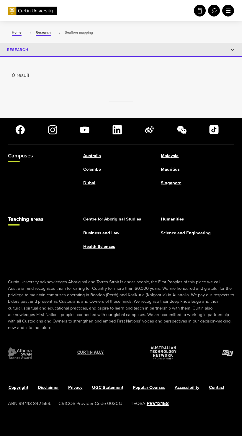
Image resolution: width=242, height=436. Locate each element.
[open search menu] (213, 11)
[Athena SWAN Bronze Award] (20, 352)
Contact (216, 387)
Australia (92, 155)
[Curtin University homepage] (32, 10)
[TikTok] (214, 129)
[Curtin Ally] (90, 352)
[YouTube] (84, 129)
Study (199, 11)
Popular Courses (149, 387)
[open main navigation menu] (227, 11)
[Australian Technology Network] (163, 352)
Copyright (18, 387)
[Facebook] (20, 129)
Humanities (172, 219)
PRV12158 (158, 403)
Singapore (171, 182)
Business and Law (101, 232)
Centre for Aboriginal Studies (112, 219)
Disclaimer (48, 387)
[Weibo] (149, 129)
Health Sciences (99, 246)
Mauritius (170, 169)
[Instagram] (52, 129)
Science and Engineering (186, 232)
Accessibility (187, 387)
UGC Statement (107, 387)
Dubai (89, 182)
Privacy (75, 387)
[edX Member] (228, 352)
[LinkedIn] (117, 129)
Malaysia (170, 155)
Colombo (92, 169)
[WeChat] (182, 129)
